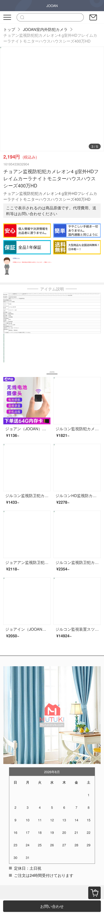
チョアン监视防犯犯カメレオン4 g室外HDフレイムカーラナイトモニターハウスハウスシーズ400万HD (50, 38)
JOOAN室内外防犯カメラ (45, 29)
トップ (9, 29)
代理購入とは (16, 258)
